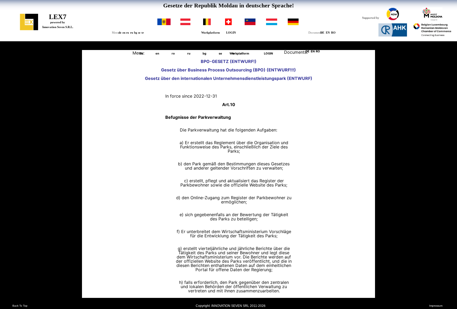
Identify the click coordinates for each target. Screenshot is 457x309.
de (119, 32)
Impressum (435, 306)
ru (131, 32)
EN (328, 32)
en (123, 32)
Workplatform (210, 32)
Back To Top (20, 306)
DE (322, 32)
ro (127, 32)
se (139, 32)
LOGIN (231, 32)
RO (333, 32)
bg (135, 32)
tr (142, 32)
